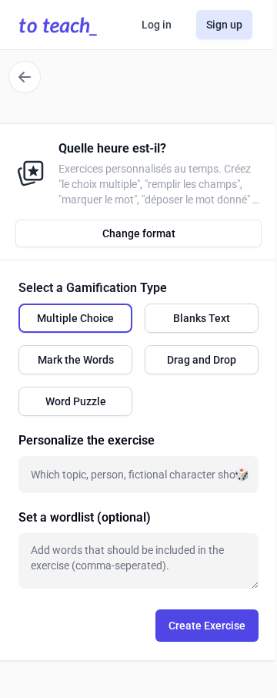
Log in (157, 24)
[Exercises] (24, 77)
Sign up (224, 24)
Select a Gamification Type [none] (92, 287)
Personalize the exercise (86, 440)
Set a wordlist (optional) (84, 517)
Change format (138, 233)
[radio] (75, 318)
